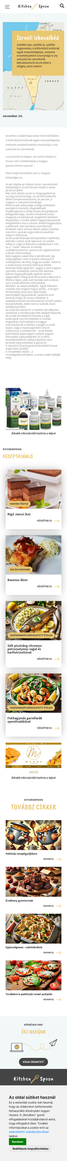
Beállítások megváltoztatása (30, 1148)
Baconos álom (17, 580)
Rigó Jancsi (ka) (19, 514)
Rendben (17, 1141)
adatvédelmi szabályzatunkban (29, 1132)
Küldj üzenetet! (33, 1062)
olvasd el (48, 858)
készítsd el (44, 520)
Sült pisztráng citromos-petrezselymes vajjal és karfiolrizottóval (25, 649)
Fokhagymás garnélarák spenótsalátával (24, 720)
